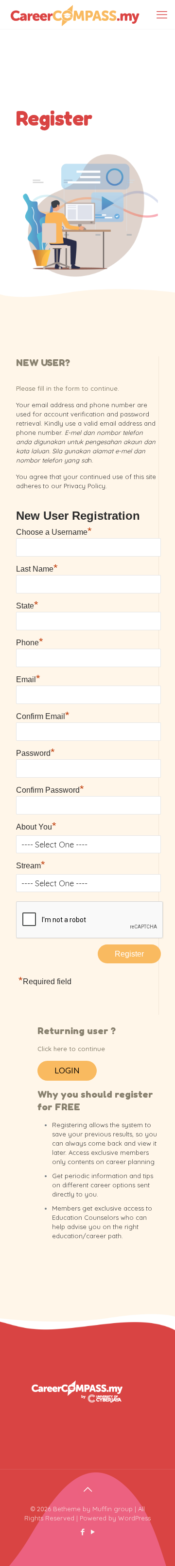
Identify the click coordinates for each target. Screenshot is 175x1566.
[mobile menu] (162, 14)
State (27, 604)
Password (35, 752)
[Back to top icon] (87, 1489)
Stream (30, 864)
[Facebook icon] (82, 1531)
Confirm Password (50, 788)
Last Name (37, 567)
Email (28, 678)
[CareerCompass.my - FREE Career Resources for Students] (74, 14)
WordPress (134, 1518)
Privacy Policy (84, 486)
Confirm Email (43, 715)
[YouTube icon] (92, 1531)
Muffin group (112, 1509)
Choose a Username (54, 531)
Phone (29, 641)
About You (36, 825)
